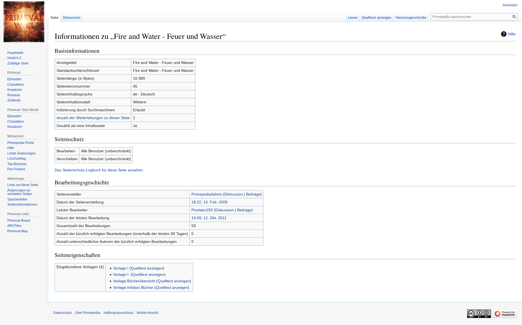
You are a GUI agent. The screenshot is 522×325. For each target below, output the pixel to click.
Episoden (14, 79)
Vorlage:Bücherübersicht (134, 281)
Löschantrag (16, 158)
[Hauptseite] (24, 22)
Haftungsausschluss (118, 313)
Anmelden (510, 5)
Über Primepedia (87, 313)
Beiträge (253, 194)
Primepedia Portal (20, 143)
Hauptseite (15, 53)
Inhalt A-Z (14, 58)
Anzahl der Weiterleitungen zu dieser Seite (93, 118)
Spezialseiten (17, 199)
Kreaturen (14, 90)
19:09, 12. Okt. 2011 (208, 218)
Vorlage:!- (121, 274)
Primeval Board (18, 220)
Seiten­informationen (22, 204)
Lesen (353, 18)
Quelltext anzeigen (147, 268)
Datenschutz (62, 313)
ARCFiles (14, 226)
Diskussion (233, 194)
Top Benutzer (17, 164)
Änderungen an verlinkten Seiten (19, 192)
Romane (13, 95)
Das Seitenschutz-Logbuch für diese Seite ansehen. (99, 170)
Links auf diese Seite (22, 185)
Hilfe (511, 34)
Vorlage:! (120, 268)
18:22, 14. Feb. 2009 (209, 202)
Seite (54, 18)
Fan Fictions (16, 169)
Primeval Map (17, 231)
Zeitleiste (14, 100)
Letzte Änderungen (21, 153)
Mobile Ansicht (147, 313)
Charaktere (15, 84)
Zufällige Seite (18, 63)
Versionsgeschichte (411, 18)
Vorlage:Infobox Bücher (133, 287)
